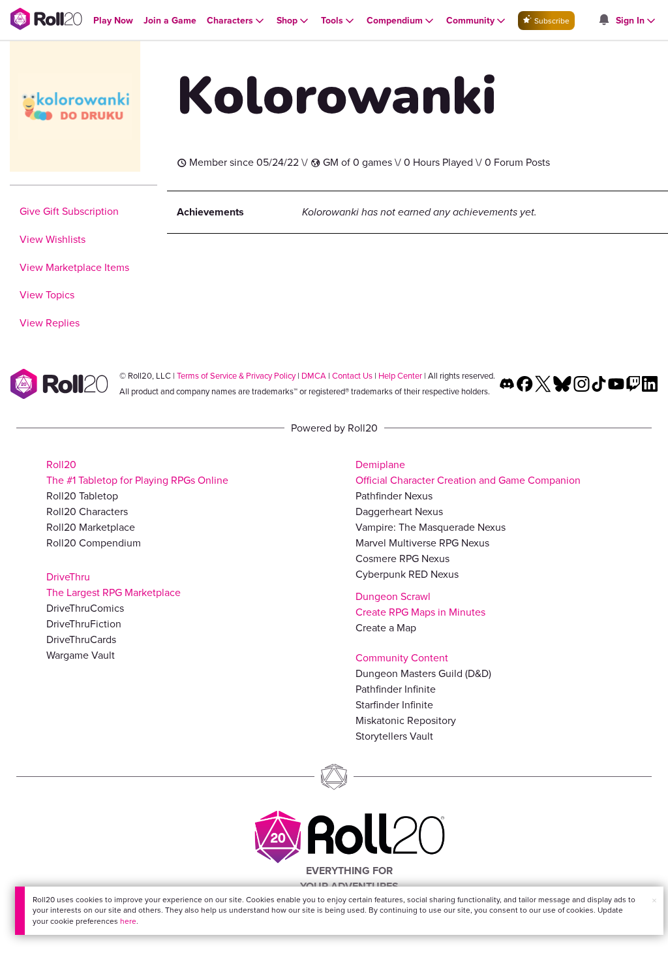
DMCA (313, 376)
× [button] (654, 900)
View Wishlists (52, 239)
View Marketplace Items (74, 267)
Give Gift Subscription (69, 211)
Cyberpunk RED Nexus (407, 574)
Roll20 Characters (87, 511)
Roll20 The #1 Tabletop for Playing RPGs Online (137, 472)
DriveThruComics (85, 608)
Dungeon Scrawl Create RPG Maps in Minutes (420, 604)
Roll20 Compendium (93, 542)
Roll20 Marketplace (90, 527)
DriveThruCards (81, 639)
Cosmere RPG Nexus (402, 558)
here (128, 921)
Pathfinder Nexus (394, 495)
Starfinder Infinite (394, 704)
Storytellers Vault (394, 736)
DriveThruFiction (83, 623)
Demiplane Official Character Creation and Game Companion (468, 472)
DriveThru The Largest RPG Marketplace (113, 584)
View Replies (50, 322)
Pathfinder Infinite (396, 689)
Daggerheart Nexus (399, 511)
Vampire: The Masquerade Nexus (431, 527)
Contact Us (352, 376)
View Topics (47, 294)
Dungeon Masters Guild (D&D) (423, 673)
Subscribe (550, 21)
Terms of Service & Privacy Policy (236, 376)
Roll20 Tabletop (82, 495)
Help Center (400, 376)
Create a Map (386, 627)
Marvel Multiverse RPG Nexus (422, 542)
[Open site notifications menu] (603, 20)
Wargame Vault (80, 655)
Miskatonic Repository (406, 720)
